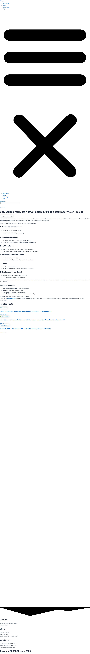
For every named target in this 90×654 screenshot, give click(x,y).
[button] (45, 101)
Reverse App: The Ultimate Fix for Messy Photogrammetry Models (25, 329)
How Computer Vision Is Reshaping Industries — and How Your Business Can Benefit (32, 320)
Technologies (6, 7)
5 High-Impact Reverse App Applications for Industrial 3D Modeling (25, 311)
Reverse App (6, 3)
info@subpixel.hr (11, 298)
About (4, 5)
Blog (4, 9)
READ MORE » (3, 314)
